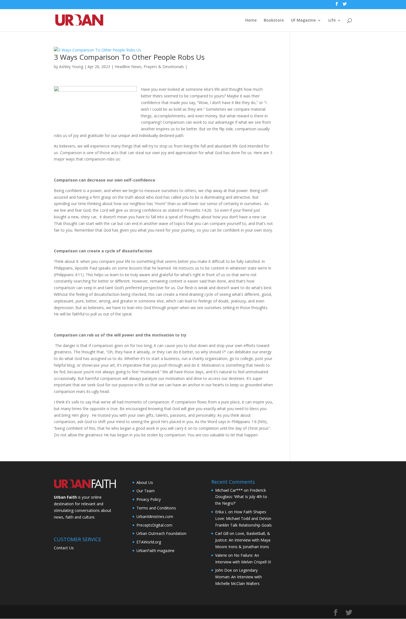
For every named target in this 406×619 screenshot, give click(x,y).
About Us (144, 482)
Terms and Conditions (156, 508)
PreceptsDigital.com (154, 525)
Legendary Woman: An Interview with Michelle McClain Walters (238, 577)
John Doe (223, 570)
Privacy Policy (148, 499)
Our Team (145, 490)
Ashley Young (71, 66)
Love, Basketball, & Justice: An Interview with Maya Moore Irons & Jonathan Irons (242, 540)
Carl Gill (221, 533)
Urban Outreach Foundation (161, 533)
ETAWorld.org (148, 542)
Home (251, 20)
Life (332, 20)
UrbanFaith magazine (155, 550)
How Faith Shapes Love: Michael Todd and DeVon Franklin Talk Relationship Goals (243, 518)
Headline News (128, 66)
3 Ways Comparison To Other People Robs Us (129, 57)
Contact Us (64, 547)
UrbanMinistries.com (154, 516)
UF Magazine (303, 20)
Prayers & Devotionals (164, 66)
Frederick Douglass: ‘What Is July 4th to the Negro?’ (241, 497)
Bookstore (274, 20)
